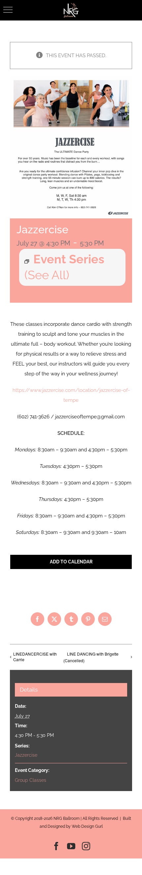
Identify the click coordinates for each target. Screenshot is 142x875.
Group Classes (30, 780)
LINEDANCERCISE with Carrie (35, 656)
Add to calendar (71, 561)
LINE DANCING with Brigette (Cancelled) (91, 657)
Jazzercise (26, 755)
